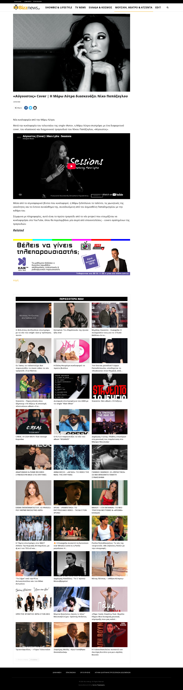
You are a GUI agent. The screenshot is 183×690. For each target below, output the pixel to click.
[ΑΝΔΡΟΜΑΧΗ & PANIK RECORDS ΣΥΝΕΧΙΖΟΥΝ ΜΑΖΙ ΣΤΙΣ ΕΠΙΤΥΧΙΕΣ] (33, 457)
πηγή (15, 280)
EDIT (158, 7)
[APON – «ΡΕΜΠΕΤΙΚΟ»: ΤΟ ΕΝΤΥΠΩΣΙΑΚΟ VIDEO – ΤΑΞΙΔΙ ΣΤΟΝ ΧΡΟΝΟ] (71, 492)
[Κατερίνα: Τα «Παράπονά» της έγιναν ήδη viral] (71, 315)
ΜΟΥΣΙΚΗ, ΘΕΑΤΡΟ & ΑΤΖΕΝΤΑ (133, 7)
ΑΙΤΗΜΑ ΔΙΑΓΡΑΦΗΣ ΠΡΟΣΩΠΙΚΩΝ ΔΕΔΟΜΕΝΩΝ (112, 672)
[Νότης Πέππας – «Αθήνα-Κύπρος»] (109, 563)
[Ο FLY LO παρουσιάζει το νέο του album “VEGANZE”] (71, 421)
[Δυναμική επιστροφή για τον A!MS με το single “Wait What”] (71, 386)
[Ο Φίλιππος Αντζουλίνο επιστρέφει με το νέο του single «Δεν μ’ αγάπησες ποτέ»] (33, 315)
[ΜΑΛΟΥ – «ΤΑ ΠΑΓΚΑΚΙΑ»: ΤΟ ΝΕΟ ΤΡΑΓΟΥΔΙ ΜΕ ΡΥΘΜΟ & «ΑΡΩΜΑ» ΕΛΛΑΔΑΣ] (109, 492)
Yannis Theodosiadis (99, 685)
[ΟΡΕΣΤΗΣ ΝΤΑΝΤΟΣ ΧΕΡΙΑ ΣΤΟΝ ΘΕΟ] (33, 599)
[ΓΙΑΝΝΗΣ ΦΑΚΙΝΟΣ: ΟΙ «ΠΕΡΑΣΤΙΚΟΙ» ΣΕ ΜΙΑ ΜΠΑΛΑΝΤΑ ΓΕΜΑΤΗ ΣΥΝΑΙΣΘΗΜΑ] (109, 457)
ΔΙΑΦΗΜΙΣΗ (27, 1)
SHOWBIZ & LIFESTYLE (58, 7)
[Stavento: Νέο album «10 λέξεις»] (109, 386)
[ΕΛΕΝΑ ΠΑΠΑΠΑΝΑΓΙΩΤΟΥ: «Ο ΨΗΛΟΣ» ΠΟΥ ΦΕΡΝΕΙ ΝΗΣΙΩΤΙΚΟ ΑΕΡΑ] (33, 492)
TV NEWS (80, 7)
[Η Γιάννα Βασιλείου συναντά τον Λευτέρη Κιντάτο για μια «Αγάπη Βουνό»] (109, 634)
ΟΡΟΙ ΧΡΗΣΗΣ (85, 672)
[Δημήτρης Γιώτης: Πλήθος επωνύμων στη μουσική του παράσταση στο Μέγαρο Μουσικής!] (109, 421)
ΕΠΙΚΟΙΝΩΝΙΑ (37, 1)
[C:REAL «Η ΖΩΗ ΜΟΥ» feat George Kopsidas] (33, 421)
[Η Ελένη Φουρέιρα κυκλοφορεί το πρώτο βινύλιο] (71, 350)
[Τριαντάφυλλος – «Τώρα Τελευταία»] (33, 634)
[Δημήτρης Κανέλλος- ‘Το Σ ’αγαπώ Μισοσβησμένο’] (71, 563)
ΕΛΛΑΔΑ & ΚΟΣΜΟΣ (100, 7)
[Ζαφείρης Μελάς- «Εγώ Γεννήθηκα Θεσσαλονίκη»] (71, 634)
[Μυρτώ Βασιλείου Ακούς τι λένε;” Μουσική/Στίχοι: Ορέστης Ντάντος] (71, 599)
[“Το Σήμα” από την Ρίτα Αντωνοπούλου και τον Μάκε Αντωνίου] (33, 563)
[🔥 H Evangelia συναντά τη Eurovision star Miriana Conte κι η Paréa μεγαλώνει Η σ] (71, 528)
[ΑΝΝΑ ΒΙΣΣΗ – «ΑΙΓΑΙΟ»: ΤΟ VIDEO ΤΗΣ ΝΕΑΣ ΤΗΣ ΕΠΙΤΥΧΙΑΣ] (71, 457)
